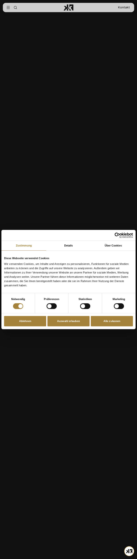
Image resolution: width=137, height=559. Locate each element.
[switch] (52, 306)
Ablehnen (25, 321)
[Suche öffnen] (15, 7)
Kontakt (124, 7)
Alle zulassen (111, 321)
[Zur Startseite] (68, 7)
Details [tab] (68, 245)
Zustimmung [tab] (24, 245)
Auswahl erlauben (68, 321)
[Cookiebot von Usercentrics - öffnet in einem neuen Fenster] (117, 235)
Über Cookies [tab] (113, 245)
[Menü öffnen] (129, 551)
